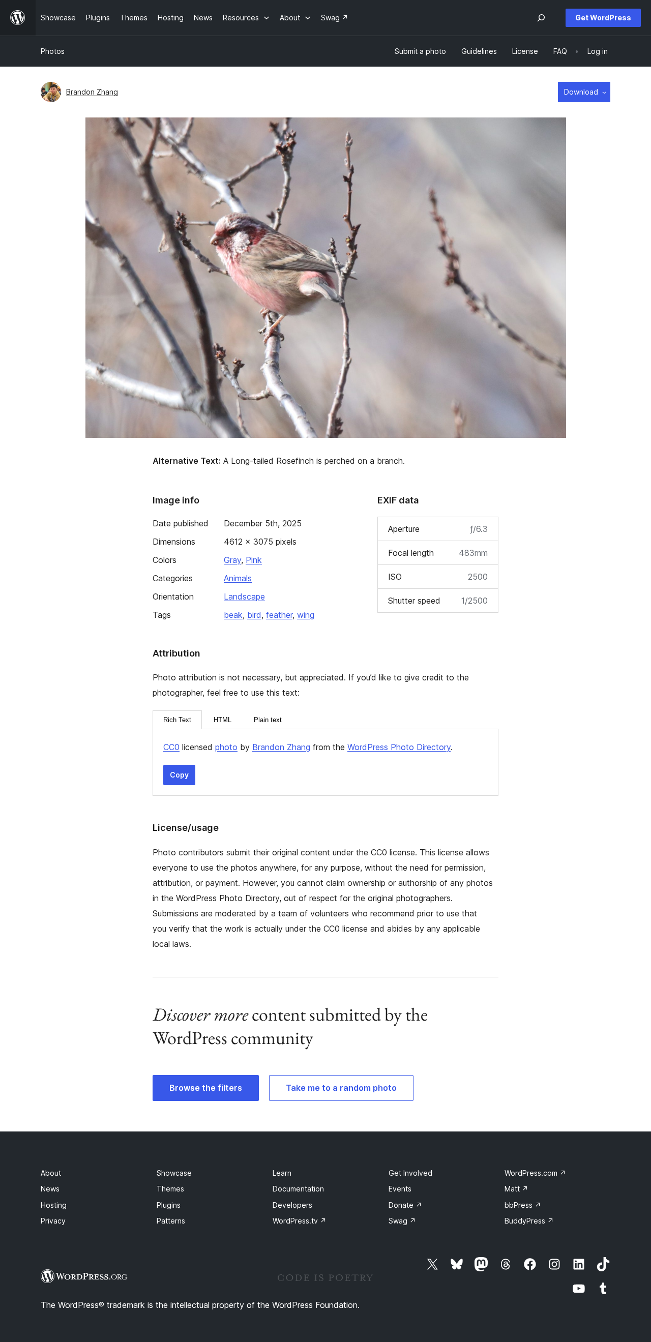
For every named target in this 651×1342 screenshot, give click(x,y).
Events (400, 1188)
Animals (238, 578)
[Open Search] (541, 18)
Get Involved (410, 1173)
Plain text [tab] (268, 720)
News (50, 1188)
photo (226, 747)
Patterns (171, 1220)
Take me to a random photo (341, 1088)
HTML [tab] (222, 720)
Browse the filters (205, 1088)
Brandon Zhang (92, 91)
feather (279, 615)
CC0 (171, 747)
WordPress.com (535, 1173)
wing (305, 615)
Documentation (298, 1188)
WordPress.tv (300, 1220)
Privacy (53, 1220)
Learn (282, 1173)
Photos (53, 51)
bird (254, 615)
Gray (232, 560)
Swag (402, 1220)
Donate (405, 1205)
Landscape (244, 596)
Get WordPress (603, 17)
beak (233, 615)
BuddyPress (529, 1220)
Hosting (54, 1205)
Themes (170, 1188)
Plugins (169, 1205)
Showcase (174, 1173)
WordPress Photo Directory (399, 747)
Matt (516, 1188)
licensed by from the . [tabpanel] (308, 747)
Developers (292, 1205)
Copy (179, 774)
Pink (254, 560)
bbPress (523, 1205)
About (51, 1173)
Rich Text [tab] (177, 720)
